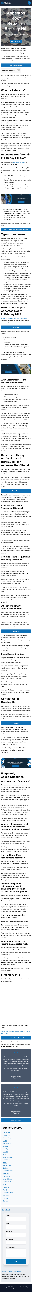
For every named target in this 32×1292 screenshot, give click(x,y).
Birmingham (6, 1176)
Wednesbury (7, 1165)
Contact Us (16, 631)
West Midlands (7, 1179)
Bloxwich (6, 1187)
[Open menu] (29, 3)
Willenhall (6, 1173)
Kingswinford (5, 1033)
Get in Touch (16, 490)
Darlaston (6, 1168)
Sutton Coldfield (8, 1193)
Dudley (28, 1031)
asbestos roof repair (19, 162)
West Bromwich (8, 1157)
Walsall (5, 1184)
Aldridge (5, 1190)
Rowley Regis (20, 1031)
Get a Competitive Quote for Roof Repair (16, 229)
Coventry (6, 1201)
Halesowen (12, 1031)
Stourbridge (4, 1031)
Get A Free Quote (16, 1120)
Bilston (5, 1162)
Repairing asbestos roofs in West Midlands (14, 318)
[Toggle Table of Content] (18, 70)
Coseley (5, 1151)
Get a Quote (14, 41)
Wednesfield (7, 1182)
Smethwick (6, 1160)
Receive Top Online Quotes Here (16, 1037)
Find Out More (16, 327)
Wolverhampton (8, 1171)
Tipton (5, 1154)
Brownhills (6, 1195)
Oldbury (5, 1146)
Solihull (5, 1198)
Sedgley (5, 1149)
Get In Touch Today (16, 65)
